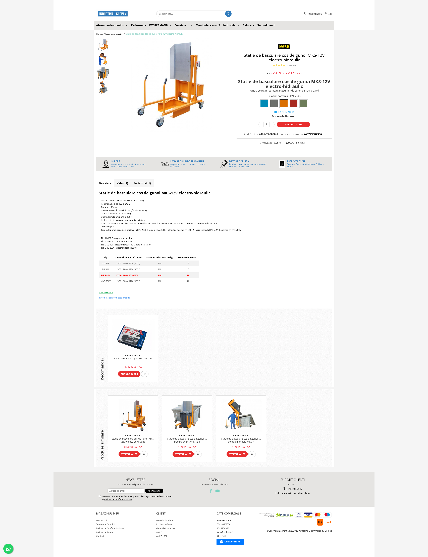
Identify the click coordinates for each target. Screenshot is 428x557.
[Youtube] (217, 491)
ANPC (159, 532)
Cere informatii (297, 142)
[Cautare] (228, 14)
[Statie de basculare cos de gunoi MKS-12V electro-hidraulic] (172, 85)
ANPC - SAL (161, 536)
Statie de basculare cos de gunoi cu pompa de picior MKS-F (187, 440)
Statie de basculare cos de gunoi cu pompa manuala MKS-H (241, 440)
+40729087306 (294, 488)
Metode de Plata (164, 520)
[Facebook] (211, 491)
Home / (99, 33)
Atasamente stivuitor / (114, 33)
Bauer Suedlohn (133, 355)
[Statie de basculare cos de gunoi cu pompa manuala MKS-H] (241, 415)
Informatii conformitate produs (114, 297)
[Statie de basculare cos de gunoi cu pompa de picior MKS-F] (187, 415)
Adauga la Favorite (271, 142)
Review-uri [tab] (142, 183)
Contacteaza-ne (232, 541)
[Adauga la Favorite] (144, 374)
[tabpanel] (172, 85)
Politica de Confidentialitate (118, 499)
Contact (100, 536)
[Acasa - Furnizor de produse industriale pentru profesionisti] (113, 13)
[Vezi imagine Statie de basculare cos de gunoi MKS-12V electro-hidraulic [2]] (103, 73)
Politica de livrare (104, 532)
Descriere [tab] (105, 183)
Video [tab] (122, 183)
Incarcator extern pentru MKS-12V (133, 358)
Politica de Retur (164, 524)
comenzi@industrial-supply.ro (294, 493)
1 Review (291, 65)
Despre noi (101, 520)
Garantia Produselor (166, 528)
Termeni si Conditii (105, 524)
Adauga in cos (293, 124)
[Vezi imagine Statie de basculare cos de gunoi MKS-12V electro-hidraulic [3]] (103, 88)
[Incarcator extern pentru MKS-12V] (133, 335)
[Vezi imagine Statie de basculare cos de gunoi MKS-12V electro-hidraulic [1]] (103, 59)
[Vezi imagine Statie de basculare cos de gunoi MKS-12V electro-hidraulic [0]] (103, 45)
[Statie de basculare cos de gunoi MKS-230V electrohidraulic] (133, 415)
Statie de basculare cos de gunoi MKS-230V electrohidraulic (133, 440)
